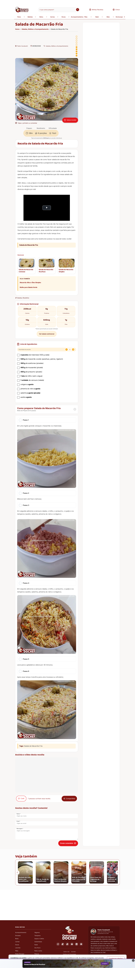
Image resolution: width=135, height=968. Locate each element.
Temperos (37, 935)
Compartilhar (70, 798)
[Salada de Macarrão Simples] (67, 263)
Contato (73, 951)
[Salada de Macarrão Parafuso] (47, 263)
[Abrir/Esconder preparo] (75, 409)
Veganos (37, 932)
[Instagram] (58, 944)
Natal (97, 17)
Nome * (19, 813)
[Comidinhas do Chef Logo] (69, 933)
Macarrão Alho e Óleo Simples (30, 282)
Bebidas (30, 17)
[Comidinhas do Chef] (21, 12)
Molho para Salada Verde (28, 287)
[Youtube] (72, 944)
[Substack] (81, 944)
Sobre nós (66, 951)
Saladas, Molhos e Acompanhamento (35, 29)
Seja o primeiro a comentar (27, 123)
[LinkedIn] (76, 944)
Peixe (19, 17)
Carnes (52, 17)
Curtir (22, 798)
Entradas (18, 935)
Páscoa (36, 954)
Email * (18, 821)
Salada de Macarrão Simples (66, 271)
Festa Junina (38, 951)
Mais (108, 17)
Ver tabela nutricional (46, 334)
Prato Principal (19, 954)
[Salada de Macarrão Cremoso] (27, 263)
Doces (64, 17)
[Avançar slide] (118, 872)
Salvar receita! (71, 120)
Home (17, 29)
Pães (85, 17)
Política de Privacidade (69, 954)
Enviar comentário (66, 843)
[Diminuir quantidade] (66, 349)
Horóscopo (119, 17)
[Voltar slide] (17, 872)
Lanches (17, 947)
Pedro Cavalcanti (22, 46)
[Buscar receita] (77, 9)
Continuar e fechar (116, 958)
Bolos (41, 17)
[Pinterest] (67, 944)
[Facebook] (62, 944)
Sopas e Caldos (39, 938)
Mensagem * (20, 828)
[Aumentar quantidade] (73, 349)
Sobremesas (38, 941)
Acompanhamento (20, 932)
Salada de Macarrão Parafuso (46, 271)
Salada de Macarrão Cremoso (26, 271)
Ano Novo (37, 947)
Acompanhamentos (76, 17)
